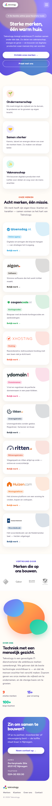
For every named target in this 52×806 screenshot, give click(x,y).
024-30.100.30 (16, 774)
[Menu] (46, 5)
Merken (6, 792)
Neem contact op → (26, 750)
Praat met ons (26, 63)
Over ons (27, 792)
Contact (39, 792)
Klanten (17, 792)
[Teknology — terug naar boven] (10, 4)
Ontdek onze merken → (26, 55)
